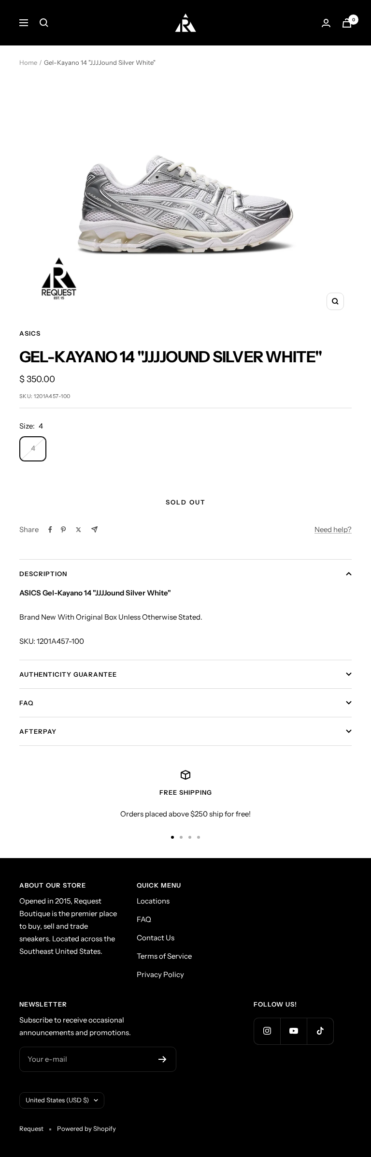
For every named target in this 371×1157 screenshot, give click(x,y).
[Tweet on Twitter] (78, 529)
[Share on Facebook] (50, 529)
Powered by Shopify (86, 1128)
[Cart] (347, 23)
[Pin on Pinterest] (63, 529)
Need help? (333, 529)
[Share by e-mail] (94, 529)
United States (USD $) (57, 1100)
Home (28, 62)
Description (43, 574)
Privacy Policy (160, 974)
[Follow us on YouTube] (293, 1031)
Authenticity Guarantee (68, 674)
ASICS (30, 333)
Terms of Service (164, 956)
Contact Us (155, 937)
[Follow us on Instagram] (267, 1031)
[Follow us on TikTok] (320, 1031)
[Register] (162, 1059)
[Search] (44, 22)
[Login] (326, 23)
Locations (153, 900)
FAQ (26, 703)
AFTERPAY (38, 731)
